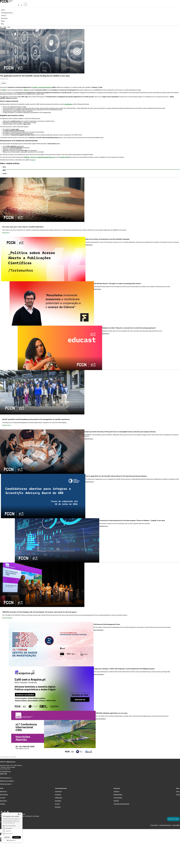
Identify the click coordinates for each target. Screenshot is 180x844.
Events (178, 794)
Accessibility (175, 825)
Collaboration (58, 797)
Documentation (118, 797)
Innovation (58, 807)
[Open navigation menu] (25, 4)
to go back (3, 28)
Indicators (116, 791)
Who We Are (3, 791)
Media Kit (116, 801)
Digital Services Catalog (6, 781)
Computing (58, 794)
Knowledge (3, 83)
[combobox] (18, 814)
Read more (12, 822)
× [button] (20, 814)
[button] (12, 840)
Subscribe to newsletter (173, 819)
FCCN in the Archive (5, 784)
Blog (2, 24)
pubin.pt (33, 160)
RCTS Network (4, 794)
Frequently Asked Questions (121, 804)
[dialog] (11, 827)
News (5, 27)
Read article (5, 232)
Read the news (6, 425)
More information (7, 618)
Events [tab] (5, 173)
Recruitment (3, 801)
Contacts (2, 804)
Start (1, 27)
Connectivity (58, 791)
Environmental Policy (165, 825)
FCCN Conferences (5, 778)
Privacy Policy (154, 825)
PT (21, 5)
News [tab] (4, 167)
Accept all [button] (7, 837)
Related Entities (118, 794)
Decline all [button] (16, 837)
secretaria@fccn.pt (5, 771)
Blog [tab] (4, 170)
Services (3, 15)
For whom (2, 797)
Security (57, 804)
